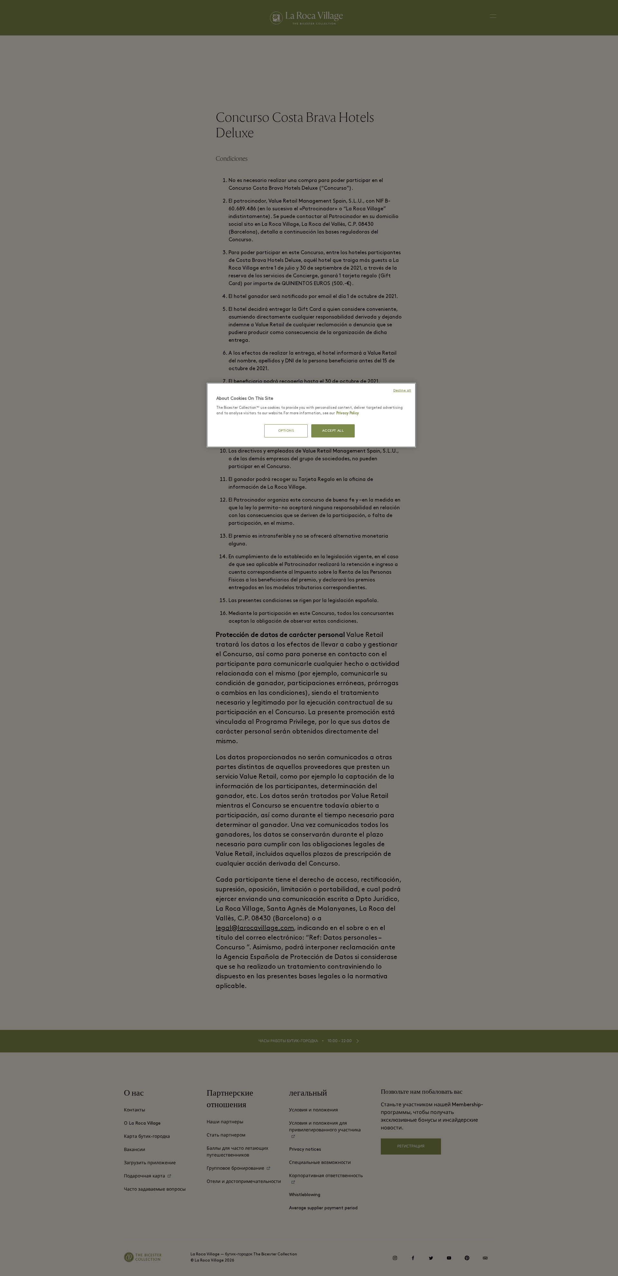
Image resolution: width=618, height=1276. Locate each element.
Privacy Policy (347, 413)
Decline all (402, 390)
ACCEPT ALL (333, 431)
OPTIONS (286, 431)
